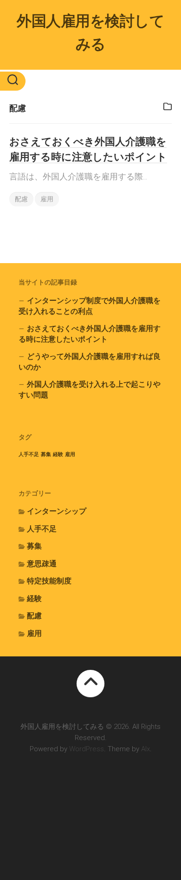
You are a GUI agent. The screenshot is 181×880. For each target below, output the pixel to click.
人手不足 (29, 454)
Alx (145, 749)
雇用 (46, 199)
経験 (58, 454)
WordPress (86, 749)
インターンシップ (56, 511)
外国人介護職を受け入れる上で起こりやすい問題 (90, 390)
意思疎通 (42, 563)
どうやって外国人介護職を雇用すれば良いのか (90, 362)
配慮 (21, 199)
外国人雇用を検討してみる (90, 32)
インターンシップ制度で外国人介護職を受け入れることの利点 (90, 306)
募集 (46, 454)
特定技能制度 (49, 580)
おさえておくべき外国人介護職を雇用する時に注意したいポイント (90, 334)
